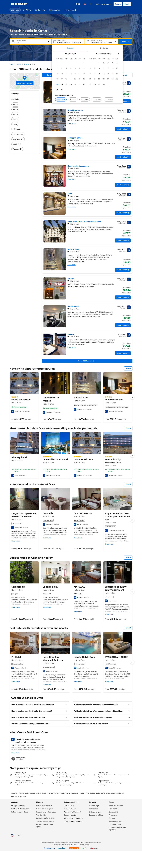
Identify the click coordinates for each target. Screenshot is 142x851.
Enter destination (21, 40)
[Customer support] (91, 4)
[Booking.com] (19, 4)
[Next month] (118, 53)
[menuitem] (15, 10)
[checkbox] (84, 62)
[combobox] (31, 42)
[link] (24, 104)
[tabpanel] (87, 77)
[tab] (70, 48)
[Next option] (132, 397)
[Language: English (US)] (85, 4)
